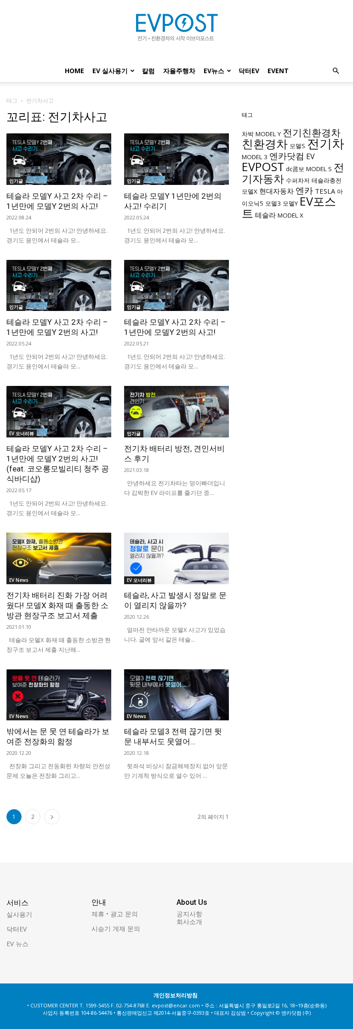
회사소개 (189, 921)
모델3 (273, 203)
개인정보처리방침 (176, 995)
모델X (249, 191)
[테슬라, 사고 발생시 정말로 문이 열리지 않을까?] (176, 558)
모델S (297, 146)
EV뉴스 (214, 70)
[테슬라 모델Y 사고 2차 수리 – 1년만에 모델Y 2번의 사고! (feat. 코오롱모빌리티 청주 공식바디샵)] (58, 411)
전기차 (325, 143)
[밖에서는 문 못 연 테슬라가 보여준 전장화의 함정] (58, 695)
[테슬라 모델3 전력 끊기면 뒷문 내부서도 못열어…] (176, 695)
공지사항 (189, 913)
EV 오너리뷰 (21, 433)
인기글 (16, 181)
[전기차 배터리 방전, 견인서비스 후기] (176, 411)
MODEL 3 (255, 157)
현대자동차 (276, 190)
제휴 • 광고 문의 (114, 913)
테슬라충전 (327, 180)
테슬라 (265, 214)
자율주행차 (179, 70)
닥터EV (249, 70)
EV (310, 156)
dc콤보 (295, 169)
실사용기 (19, 914)
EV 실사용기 (110, 70)
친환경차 (265, 143)
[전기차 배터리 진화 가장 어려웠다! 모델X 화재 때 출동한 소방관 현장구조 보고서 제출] (58, 558)
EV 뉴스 (17, 943)
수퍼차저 (298, 180)
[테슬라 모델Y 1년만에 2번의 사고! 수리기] (176, 159)
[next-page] (52, 816)
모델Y (290, 203)
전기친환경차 (312, 132)
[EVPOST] (176, 31)
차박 (248, 134)
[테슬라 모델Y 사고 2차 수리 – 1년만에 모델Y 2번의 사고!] (58, 159)
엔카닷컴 (286, 155)
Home (74, 70)
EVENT (278, 70)
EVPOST (263, 166)
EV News (18, 580)
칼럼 (148, 70)
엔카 (304, 190)
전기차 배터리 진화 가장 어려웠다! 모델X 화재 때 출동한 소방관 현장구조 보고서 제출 (57, 605)
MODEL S (319, 169)
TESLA (325, 190)
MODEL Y (268, 134)
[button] (336, 71)
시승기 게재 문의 (115, 928)
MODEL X (290, 215)
